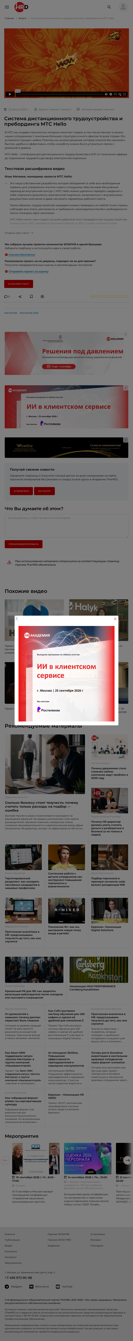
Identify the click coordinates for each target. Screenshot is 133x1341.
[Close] (115, 619)
